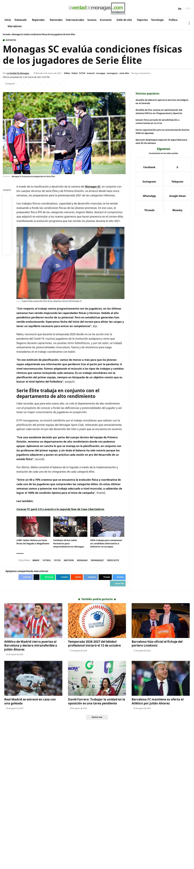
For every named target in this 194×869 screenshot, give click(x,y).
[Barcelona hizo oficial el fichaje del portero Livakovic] (161, 620)
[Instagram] (17, 8)
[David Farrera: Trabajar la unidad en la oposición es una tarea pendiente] (97, 678)
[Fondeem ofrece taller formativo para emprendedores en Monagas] (70, 526)
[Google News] (13, 8)
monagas (100, 73)
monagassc (112, 73)
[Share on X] (25, 83)
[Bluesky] (32, 8)
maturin (91, 73)
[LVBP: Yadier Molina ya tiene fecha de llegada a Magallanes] (33, 526)
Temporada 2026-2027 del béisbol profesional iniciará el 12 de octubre (94, 643)
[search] (174, 8)
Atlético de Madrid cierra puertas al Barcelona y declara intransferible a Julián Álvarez (30, 645)
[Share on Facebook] (19, 83)
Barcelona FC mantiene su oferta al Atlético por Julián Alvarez (157, 701)
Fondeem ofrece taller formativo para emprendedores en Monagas (68, 543)
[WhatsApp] (25, 8)
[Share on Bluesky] (7, 244)
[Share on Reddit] (44, 83)
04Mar (67, 73)
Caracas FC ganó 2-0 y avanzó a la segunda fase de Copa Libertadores (60, 509)
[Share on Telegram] (50, 83)
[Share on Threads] (56, 83)
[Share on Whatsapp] (32, 83)
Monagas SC (92, 186)
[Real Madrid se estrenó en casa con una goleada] (33, 678)
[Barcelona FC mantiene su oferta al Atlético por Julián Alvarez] (161, 678)
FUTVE (82, 73)
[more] (189, 23)
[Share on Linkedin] (38, 83)
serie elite (124, 73)
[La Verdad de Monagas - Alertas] (97, 8)
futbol (75, 73)
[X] (9, 8)
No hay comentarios (140, 73)
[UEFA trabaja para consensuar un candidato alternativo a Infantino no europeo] (107, 526)
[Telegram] (21, 8)
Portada (6, 34)
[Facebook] (5, 8)
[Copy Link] (62, 83)
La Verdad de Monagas (18, 73)
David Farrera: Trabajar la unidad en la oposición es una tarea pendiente (96, 701)
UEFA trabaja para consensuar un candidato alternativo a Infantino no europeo (106, 543)
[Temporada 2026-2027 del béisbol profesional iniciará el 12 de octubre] (97, 620)
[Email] (7, 251)
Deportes (11, 40)
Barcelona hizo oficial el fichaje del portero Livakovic (157, 643)
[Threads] (28, 8)
